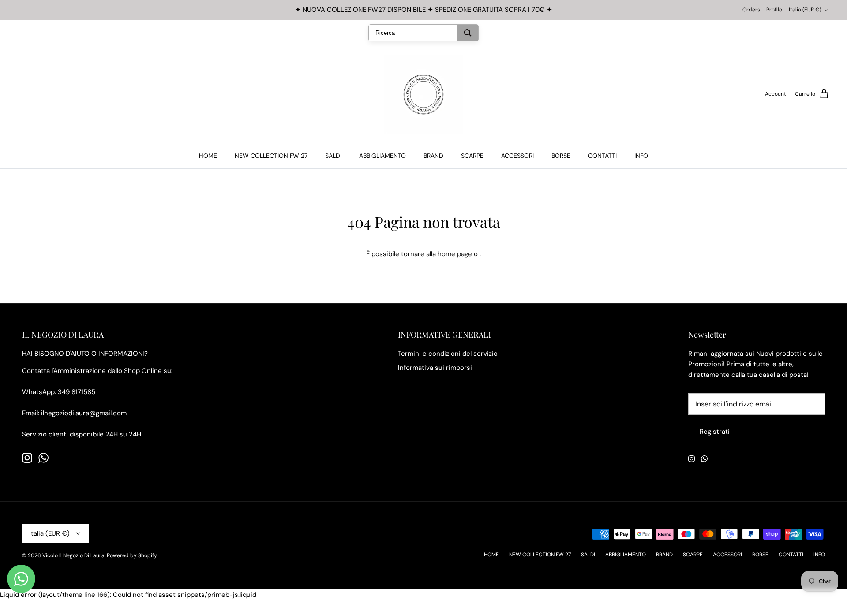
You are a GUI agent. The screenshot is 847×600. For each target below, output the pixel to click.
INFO (641, 156)
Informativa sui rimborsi (435, 367)
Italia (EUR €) (805, 9)
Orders (751, 9)
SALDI (333, 156)
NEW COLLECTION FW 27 (271, 156)
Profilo (774, 9)
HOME (208, 156)
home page (455, 254)
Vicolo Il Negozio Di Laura (73, 555)
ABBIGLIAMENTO (382, 156)
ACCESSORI (517, 156)
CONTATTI (602, 156)
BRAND (433, 156)
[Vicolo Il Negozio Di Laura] (423, 94)
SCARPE (472, 156)
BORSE (560, 156)
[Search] (467, 33)
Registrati (715, 431)
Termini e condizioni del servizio (448, 353)
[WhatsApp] (43, 458)
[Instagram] (27, 458)
